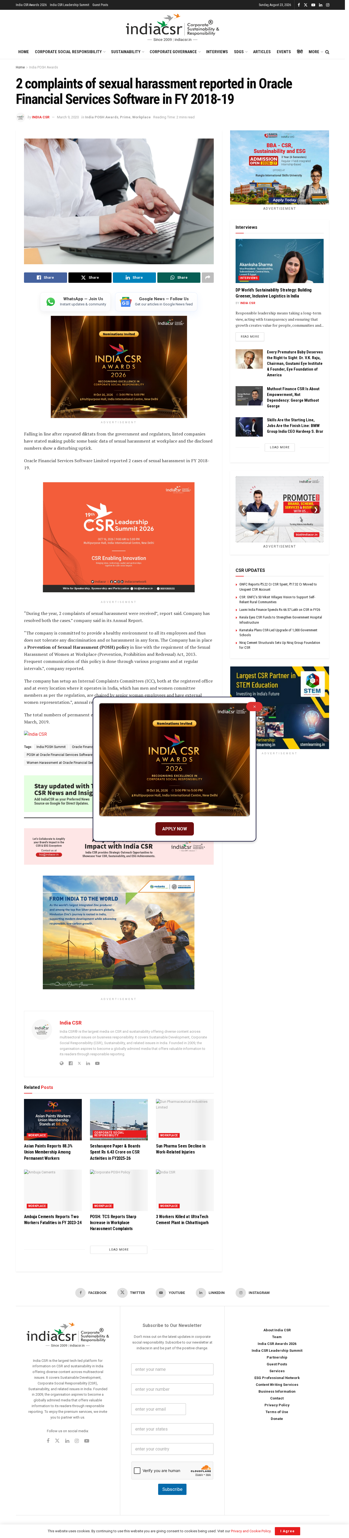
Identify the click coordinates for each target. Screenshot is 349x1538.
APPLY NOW (174, 828)
